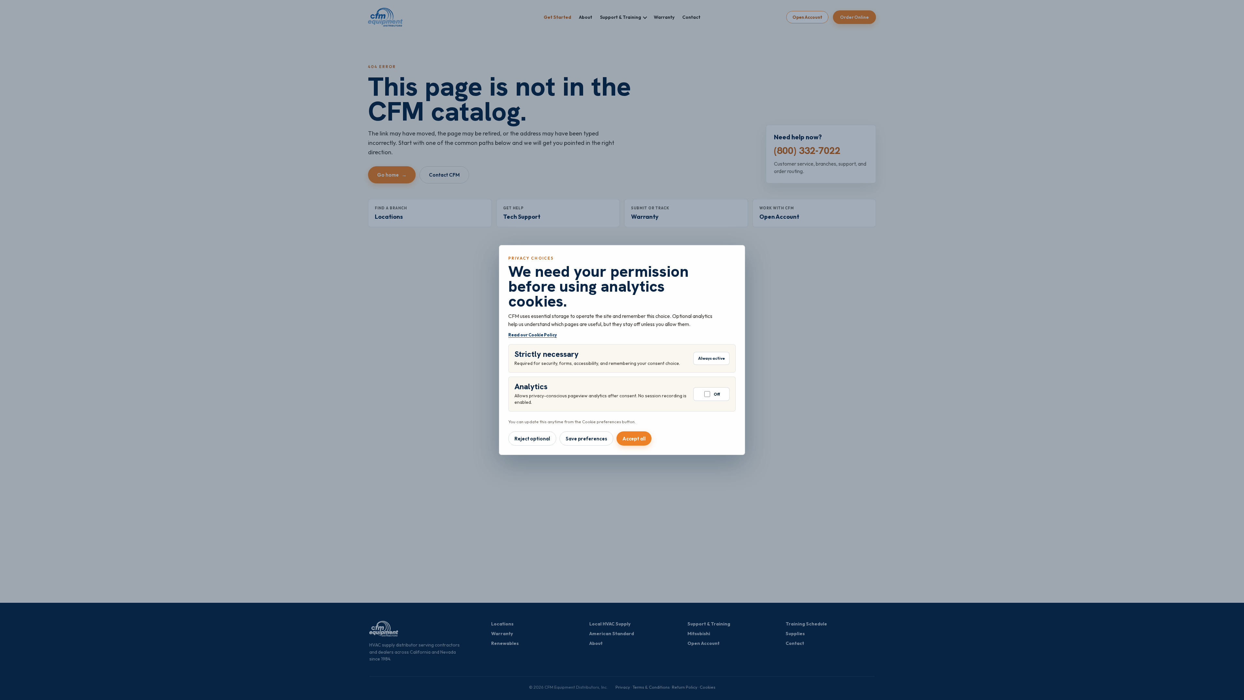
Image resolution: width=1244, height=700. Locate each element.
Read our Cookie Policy (532, 334)
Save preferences (586, 439)
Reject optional (532, 439)
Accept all (634, 439)
